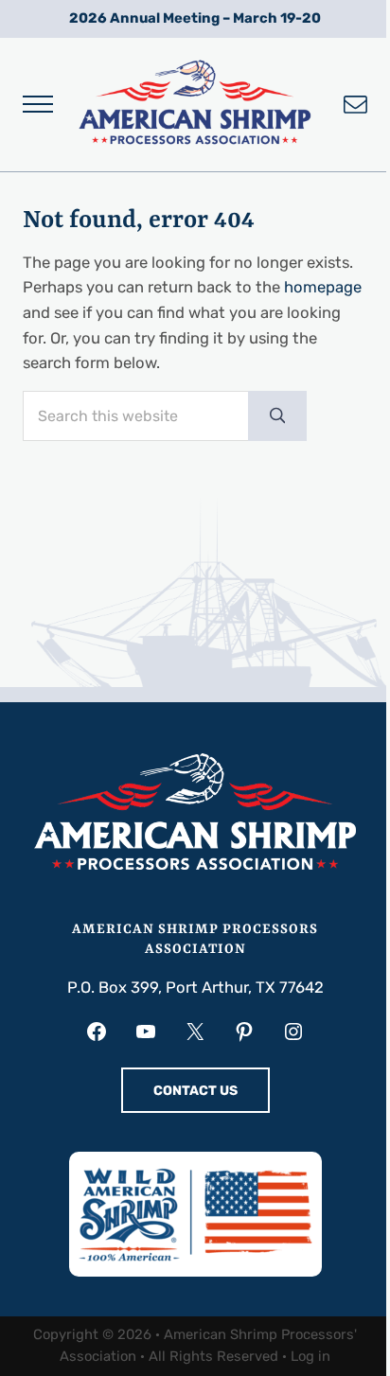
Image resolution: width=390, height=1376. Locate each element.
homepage (323, 286)
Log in (310, 1356)
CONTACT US (195, 1091)
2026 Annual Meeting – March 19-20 (195, 17)
